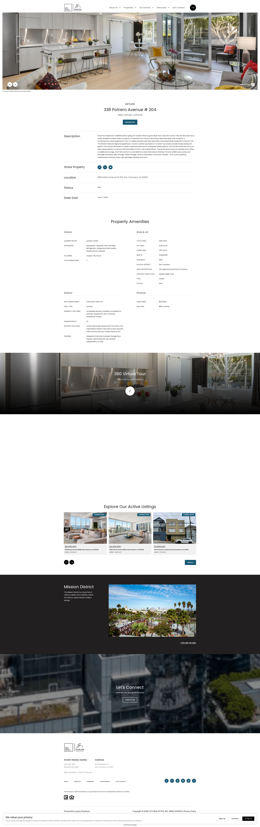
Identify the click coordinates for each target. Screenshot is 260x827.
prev (10, 84)
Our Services (145, 7)
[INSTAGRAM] (167, 781)
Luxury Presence (82, 811)
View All (190, 562)
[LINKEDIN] (178, 781)
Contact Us (130, 700)
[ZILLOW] (188, 781)
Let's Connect (179, 7)
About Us (113, 7)
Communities (105, 781)
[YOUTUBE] (183, 781)
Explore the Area (188, 643)
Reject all (222, 818)
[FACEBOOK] (172, 781)
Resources (161, 7)
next (15, 84)
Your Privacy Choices (130, 825)
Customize (235, 818)
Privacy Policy (190, 811)
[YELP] (194, 781)
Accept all (248, 818)
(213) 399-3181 (69, 764)
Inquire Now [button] (130, 122)
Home (66, 781)
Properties (128, 7)
